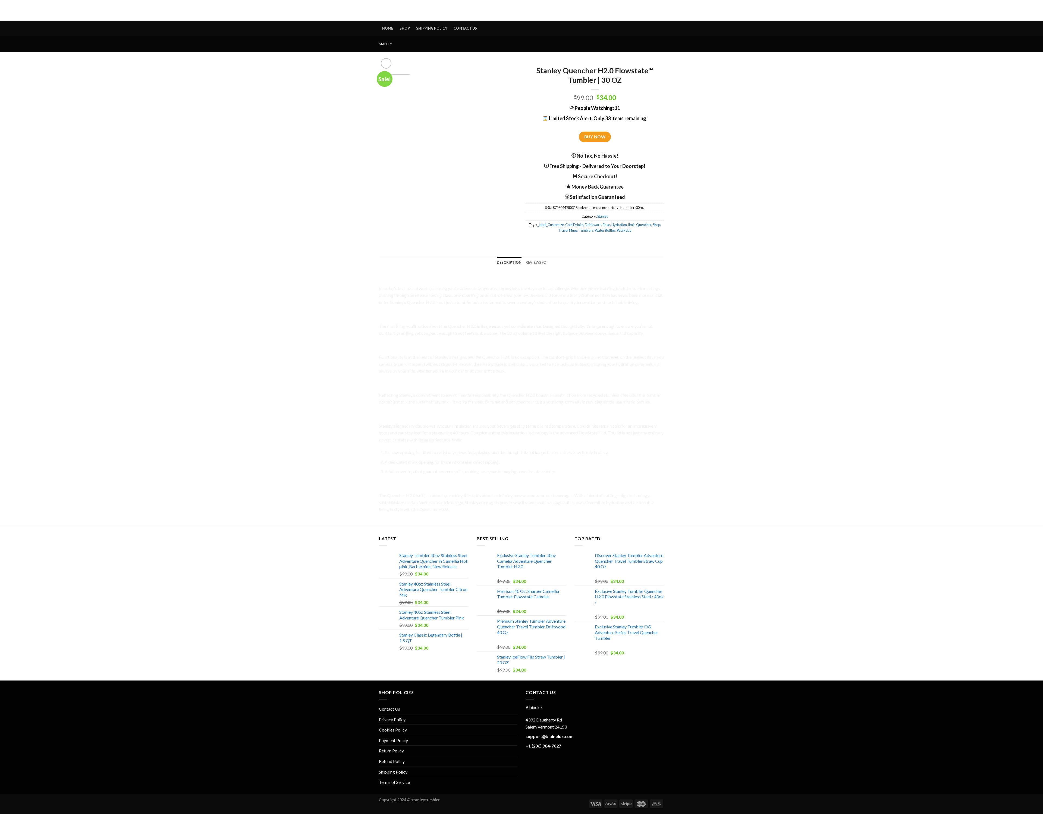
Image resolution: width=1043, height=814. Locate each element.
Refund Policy (392, 761)
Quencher (643, 224)
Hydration (619, 224)
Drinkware (593, 224)
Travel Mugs (567, 230)
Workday (624, 230)
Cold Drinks (574, 224)
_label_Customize (551, 224)
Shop (405, 28)
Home (387, 28)
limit (631, 224)
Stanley (385, 44)
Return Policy (391, 750)
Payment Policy (393, 740)
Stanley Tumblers (521, 10)
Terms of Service (394, 782)
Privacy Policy (392, 719)
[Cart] (659, 10)
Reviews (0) (536, 262)
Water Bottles (605, 230)
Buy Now (594, 136)
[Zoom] (386, 63)
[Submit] (473, 10)
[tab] (509, 262)
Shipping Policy (431, 28)
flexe (606, 224)
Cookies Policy (393, 729)
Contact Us (465, 28)
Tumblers (586, 230)
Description (509, 262)
